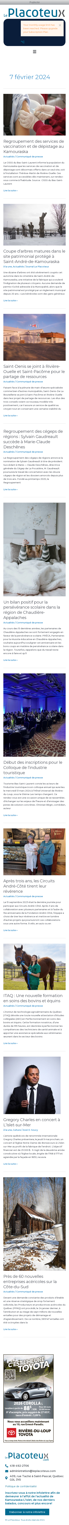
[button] (60, 25)
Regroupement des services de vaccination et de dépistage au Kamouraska (33, 146)
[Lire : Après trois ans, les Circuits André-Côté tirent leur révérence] (34, 851)
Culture (17, 1130)
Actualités (9, 156)
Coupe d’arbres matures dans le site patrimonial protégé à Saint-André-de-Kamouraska (34, 256)
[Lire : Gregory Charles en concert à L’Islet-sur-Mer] (32, 1085)
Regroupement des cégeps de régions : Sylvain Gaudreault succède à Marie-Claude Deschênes (33, 439)
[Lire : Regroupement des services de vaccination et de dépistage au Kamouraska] (34, 114)
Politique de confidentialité (21, 1486)
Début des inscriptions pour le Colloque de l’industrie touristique (32, 767)
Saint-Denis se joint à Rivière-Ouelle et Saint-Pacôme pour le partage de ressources (34, 371)
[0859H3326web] (28, 1398)
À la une (7, 266)
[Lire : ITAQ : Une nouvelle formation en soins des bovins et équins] (34, 966)
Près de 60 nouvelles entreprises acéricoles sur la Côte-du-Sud (30, 1281)
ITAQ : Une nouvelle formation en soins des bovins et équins (33, 998)
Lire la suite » (10, 190)
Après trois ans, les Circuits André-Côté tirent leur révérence (29, 886)
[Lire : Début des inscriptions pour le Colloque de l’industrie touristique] (34, 715)
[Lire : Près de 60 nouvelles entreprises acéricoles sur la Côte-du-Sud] (34, 1224)
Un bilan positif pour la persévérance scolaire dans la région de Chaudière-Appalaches (31, 610)
